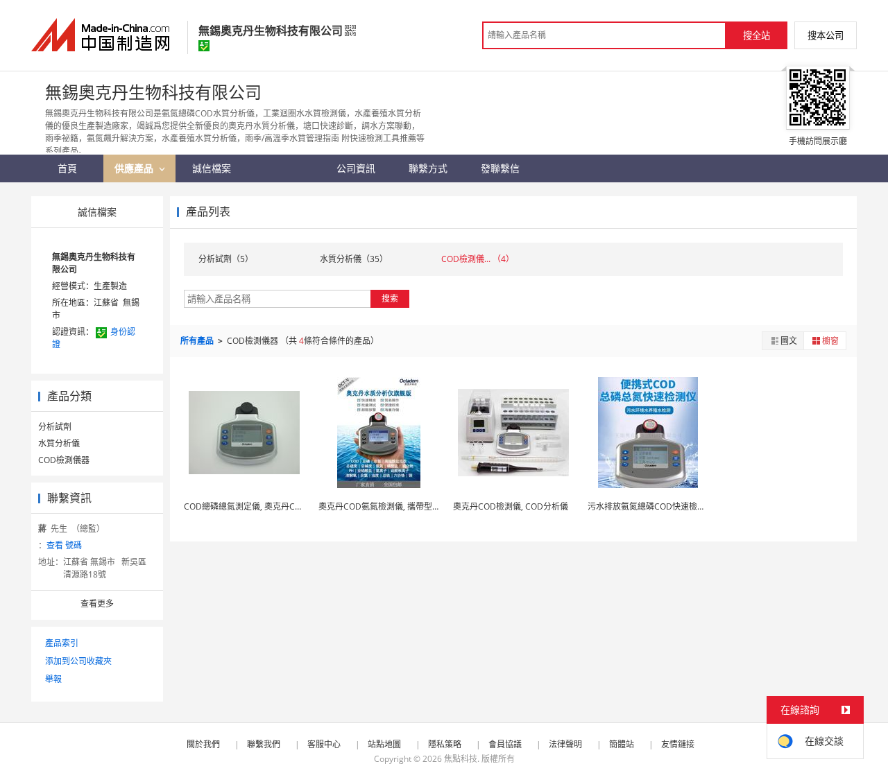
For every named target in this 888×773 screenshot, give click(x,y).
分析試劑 (54, 427)
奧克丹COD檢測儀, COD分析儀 (510, 506)
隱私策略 (444, 744)
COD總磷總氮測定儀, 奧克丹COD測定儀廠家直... (274, 506)
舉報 (53, 679)
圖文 (788, 341)
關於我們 (203, 744)
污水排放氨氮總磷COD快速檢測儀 (651, 506)
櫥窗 (830, 341)
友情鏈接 (677, 744)
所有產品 (198, 341)
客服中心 (324, 744)
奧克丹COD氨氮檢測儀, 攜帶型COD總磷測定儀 (405, 506)
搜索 (390, 298)
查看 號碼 (64, 545)
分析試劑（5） (225, 259)
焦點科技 (460, 759)
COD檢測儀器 (63, 460)
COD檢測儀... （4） (477, 259)
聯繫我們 (263, 744)
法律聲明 (565, 744)
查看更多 (97, 603)
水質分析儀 (59, 443)
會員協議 (505, 744)
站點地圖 (384, 744)
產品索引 (61, 643)
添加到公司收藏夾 (78, 661)
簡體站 (621, 744)
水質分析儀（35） (354, 259)
